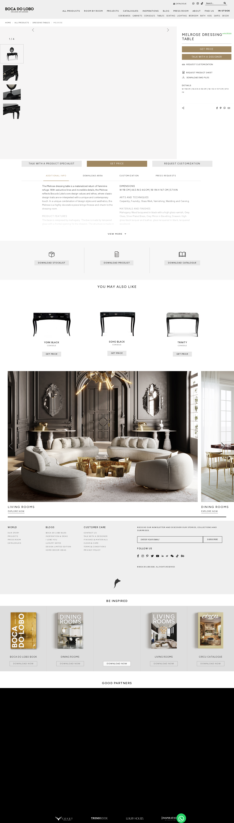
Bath (202, 16)
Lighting (182, 16)
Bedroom (193, 16)
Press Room (181, 11)
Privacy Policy (92, 550)
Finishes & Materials (96, 540)
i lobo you (51, 540)
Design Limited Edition (58, 547)
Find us (209, 11)
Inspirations (151, 11)
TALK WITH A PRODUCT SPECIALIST (52, 163)
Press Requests (166, 176)
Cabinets (137, 16)
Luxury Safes (53, 543)
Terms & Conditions (95, 547)
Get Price (206, 49)
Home (8, 23)
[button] (223, 446)
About (197, 11)
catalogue (181, 4)
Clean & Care (91, 543)
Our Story (13, 533)
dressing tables (41, 23)
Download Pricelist (117, 263)
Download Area (93, 176)
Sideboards (124, 16)
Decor (225, 16)
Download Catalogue (182, 263)
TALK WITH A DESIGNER (207, 57)
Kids (209, 16)
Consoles (149, 16)
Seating (170, 16)
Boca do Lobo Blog (56, 533)
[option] (12, 53)
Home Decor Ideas (56, 550)
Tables (160, 16)
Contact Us (90, 533)
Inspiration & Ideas (57, 536)
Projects (113, 11)
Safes (217, 16)
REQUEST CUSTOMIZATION (182, 163)
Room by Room (93, 11)
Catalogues (130, 11)
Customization (129, 176)
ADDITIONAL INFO (56, 176)
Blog (166, 11)
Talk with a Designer (96, 536)
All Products (71, 11)
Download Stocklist (51, 263)
